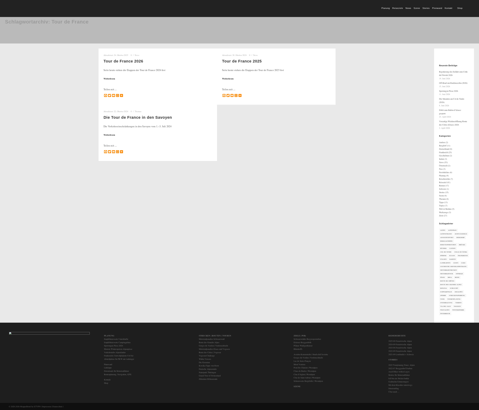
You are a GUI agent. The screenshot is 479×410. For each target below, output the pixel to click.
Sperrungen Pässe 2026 (448, 91)
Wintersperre (458, 310)
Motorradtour (446, 274)
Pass (441, 169)
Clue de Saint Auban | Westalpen (307, 377)
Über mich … (394, 391)
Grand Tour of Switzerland (210, 375)
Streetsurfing (393, 388)
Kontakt (107, 379)
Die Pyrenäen (204, 362)
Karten (453, 259)
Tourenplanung (454, 299)
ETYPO (37, 406)
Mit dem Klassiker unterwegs (400, 385)
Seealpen (459, 292)
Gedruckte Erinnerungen (398, 381)
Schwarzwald (446, 292)
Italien (441, 159)
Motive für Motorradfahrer (399, 375)
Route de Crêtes (447, 281)
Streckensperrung (457, 295)
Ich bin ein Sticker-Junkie (398, 378)
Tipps (441, 202)
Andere (442, 142)
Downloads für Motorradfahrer (116, 371)
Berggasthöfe (446, 241)
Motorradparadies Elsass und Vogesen (214, 349)
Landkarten (445, 263)
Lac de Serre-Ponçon (302, 361)
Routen (442, 185)
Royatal (443, 288)
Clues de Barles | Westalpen (305, 371)
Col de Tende (445, 252)
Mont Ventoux (299, 364)
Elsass (452, 255)
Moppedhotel (25, 406)
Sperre (443, 295)
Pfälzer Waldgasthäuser (303, 345)
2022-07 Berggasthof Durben (400, 368)
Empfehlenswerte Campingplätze (117, 342)
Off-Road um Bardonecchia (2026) (453, 83)
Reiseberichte (444, 179)
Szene (441, 195)
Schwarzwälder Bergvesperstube (307, 339)
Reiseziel (442, 182)
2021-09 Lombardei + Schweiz (401, 354)
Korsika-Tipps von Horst (209, 365)
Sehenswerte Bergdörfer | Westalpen (308, 381)
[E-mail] (440, 57)
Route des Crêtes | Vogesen (210, 352)
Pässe (442, 277)
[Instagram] (448, 57)
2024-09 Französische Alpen (400, 344)
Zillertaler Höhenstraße (208, 379)
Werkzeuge (443, 212)
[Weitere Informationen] (470, 8)
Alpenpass (452, 230)
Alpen (442, 230)
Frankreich (443, 152)
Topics (441, 205)
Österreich (443, 165)
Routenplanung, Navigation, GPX (118, 374)
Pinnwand (108, 364)
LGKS (463, 263)
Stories (442, 192)
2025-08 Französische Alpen (400, 341)
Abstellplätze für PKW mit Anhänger (119, 359)
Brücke (462, 245)
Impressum (46, 406)
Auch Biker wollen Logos (399, 371)
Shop (106, 383)
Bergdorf (442, 145)
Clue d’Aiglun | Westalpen (304, 374)
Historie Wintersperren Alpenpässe (118, 349)
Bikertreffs (298, 349)
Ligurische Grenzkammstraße (453, 266)
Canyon (452, 248)
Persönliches (444, 172)
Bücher (443, 248)
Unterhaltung (446, 303)
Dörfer (443, 255)
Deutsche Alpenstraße (208, 369)
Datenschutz (57, 406)
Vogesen (457, 306)
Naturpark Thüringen (207, 372)
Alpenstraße (446, 234)
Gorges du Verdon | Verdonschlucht (213, 345)
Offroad (459, 274)
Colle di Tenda (460, 252)
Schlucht (454, 288)
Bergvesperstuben (448, 245)
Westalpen (444, 310)
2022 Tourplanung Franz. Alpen (401, 365)
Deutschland (444, 149)
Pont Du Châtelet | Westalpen (305, 367)
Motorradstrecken (448, 270)
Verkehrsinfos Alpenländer (115, 352)
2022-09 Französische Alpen (400, 351)
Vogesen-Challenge (207, 355)
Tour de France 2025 (242, 61)
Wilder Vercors (205, 359)
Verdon (458, 303)
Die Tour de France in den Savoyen (138, 117)
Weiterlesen (109, 78)
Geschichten (444, 155)
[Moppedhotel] (17, 8)
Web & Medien (445, 209)
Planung (442, 175)
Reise (457, 277)
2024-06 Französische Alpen (400, 347)
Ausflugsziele (461, 234)
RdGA (450, 277)
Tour (442, 299)
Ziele (441, 215)
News (137, 55)
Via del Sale (445, 306)
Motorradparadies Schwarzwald (212, 339)
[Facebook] (444, 57)
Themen (138, 111)
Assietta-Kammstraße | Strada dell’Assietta (311, 354)
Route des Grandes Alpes (451, 284)
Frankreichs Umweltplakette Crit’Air (118, 355)
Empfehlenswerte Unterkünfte (116, 339)
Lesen (455, 263)
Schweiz (442, 189)
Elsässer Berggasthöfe (302, 342)
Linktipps (108, 367)
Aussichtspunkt (447, 237)
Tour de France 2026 (123, 61)
